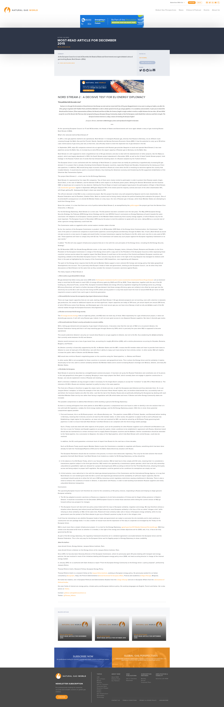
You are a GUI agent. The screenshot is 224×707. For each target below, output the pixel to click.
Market (99, 680)
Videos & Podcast (193, 10)
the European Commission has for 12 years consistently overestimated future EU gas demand (124, 280)
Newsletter (129, 680)
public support (134, 205)
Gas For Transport (102, 684)
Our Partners (116, 680)
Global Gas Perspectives (165, 10)
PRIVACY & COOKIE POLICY (148, 700)
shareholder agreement (68, 187)
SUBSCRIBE (192, 2)
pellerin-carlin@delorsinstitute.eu (75, 593)
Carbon (99, 690)
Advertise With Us (177, 2)
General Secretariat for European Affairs (111, 575)
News (181, 10)
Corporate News (102, 686)
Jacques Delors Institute (99, 573)
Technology (100, 697)
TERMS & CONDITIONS (129, 700)
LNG (98, 677)
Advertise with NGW (162, 678)
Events (206, 10)
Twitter (67, 589)
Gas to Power (101, 679)
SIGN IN (199, 2)
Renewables (100, 695)
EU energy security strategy (69, 315)
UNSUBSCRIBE (163, 700)
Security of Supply (102, 688)
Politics (99, 692)
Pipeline (99, 682)
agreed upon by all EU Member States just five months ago (139, 527)
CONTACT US (116, 700)
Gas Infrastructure (102, 693)
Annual (143, 680)
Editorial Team (116, 679)
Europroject (70, 575)
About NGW (115, 677)
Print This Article (146, 62)
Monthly (143, 678)
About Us (216, 10)
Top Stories (143, 57)
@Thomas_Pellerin (70, 595)
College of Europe (145, 575)
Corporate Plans (146, 682)
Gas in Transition (131, 678)
